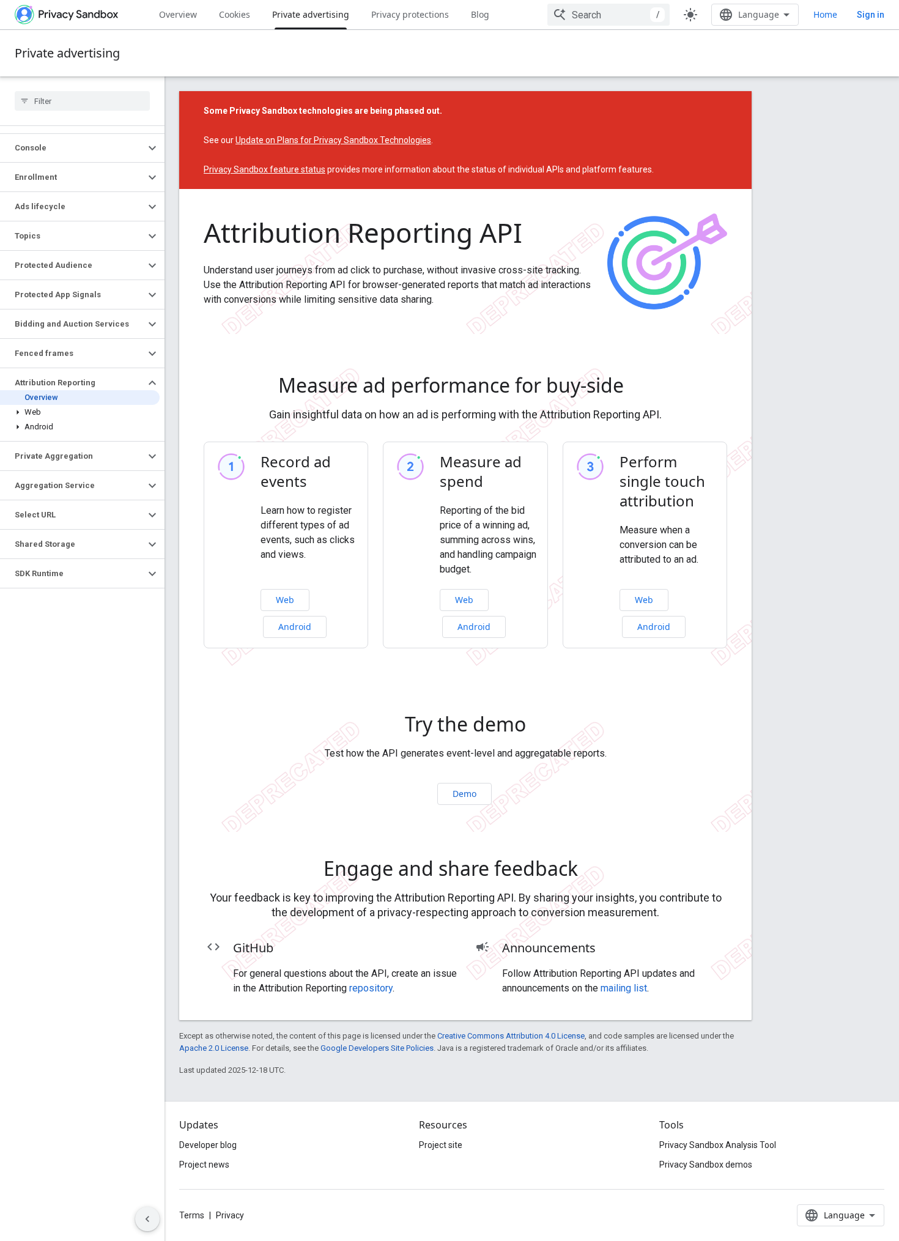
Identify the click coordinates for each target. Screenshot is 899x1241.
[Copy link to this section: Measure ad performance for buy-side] (641, 387)
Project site (440, 1145)
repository (371, 988)
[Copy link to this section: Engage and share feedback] (595, 871)
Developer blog (208, 1145)
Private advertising (310, 14)
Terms (191, 1215)
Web (285, 600)
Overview (178, 14)
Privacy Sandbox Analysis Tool (717, 1145)
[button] (72, 148)
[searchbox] (82, 101)
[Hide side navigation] (147, 1219)
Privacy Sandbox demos (705, 1164)
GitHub (253, 947)
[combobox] (608, 15)
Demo (464, 793)
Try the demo (465, 724)
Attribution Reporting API (363, 232)
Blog (480, 14)
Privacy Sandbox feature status (264, 169)
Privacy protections (410, 14)
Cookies (234, 14)
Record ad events (296, 471)
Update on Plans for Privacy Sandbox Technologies (333, 140)
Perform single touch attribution (662, 481)
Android (294, 626)
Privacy (230, 1215)
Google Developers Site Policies (377, 1048)
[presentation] (465, 385)
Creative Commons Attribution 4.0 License (511, 1035)
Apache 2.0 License (213, 1048)
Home (825, 14)
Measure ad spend (481, 471)
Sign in (870, 15)
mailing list (624, 988)
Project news (204, 1164)
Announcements (549, 947)
